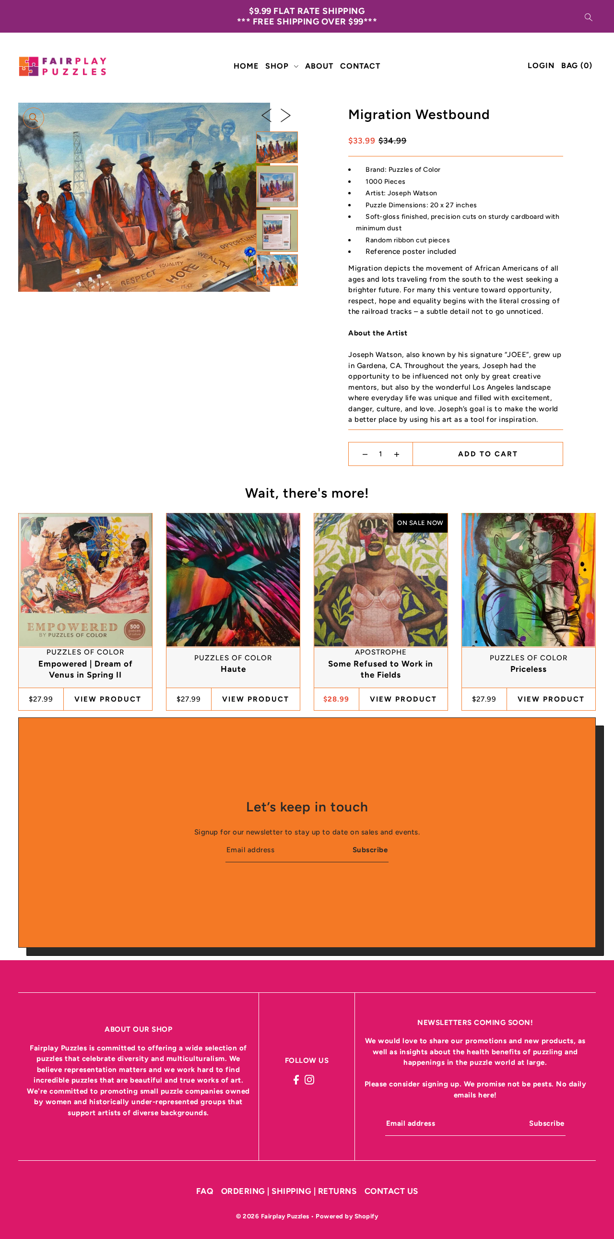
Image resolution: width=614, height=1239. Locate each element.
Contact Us (391, 1191)
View (108, 698)
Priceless (528, 669)
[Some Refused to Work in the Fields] (380, 579)
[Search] (588, 16)
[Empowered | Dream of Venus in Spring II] (85, 579)
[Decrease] (364, 453)
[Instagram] (309, 1079)
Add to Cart (488, 454)
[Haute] (232, 579)
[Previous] (266, 115)
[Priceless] (528, 579)
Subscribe (370, 850)
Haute (233, 669)
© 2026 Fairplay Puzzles (273, 1216)
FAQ (204, 1191)
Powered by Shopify (347, 1216)
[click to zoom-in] (33, 118)
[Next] (285, 115)
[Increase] (396, 453)
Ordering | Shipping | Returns (289, 1191)
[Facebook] (296, 1079)
